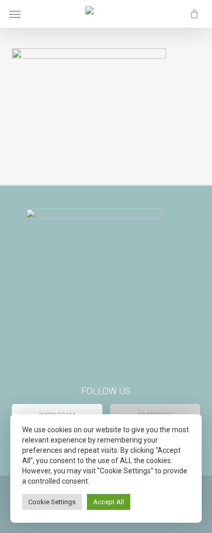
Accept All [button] (108, 502)
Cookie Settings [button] (52, 502)
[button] (15, 14)
